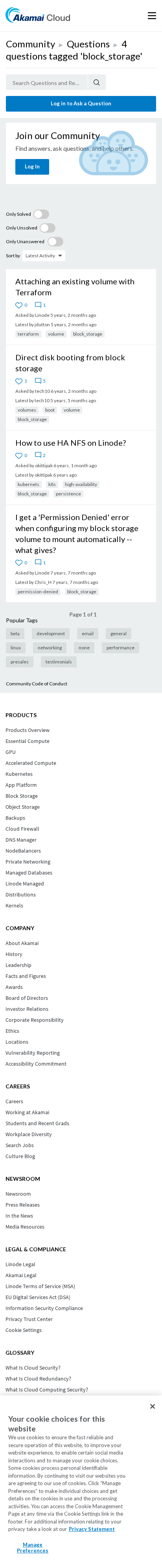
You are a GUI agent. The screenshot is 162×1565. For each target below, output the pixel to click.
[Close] (152, 1406)
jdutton (42, 324)
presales (20, 662)
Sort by (13, 255)
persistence (68, 494)
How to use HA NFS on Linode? (70, 442)
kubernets (28, 484)
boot (50, 410)
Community (30, 43)
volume (56, 334)
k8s (52, 484)
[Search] (97, 82)
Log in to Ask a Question (81, 103)
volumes (27, 410)
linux (16, 648)
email (88, 633)
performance (120, 648)
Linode (42, 315)
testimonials (59, 662)
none (84, 648)
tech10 (42, 391)
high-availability (81, 484)
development (51, 633)
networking (50, 648)
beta (15, 633)
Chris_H (43, 582)
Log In (32, 166)
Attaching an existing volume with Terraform (74, 286)
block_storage (87, 334)
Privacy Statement (92, 1529)
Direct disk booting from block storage (70, 362)
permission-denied (38, 592)
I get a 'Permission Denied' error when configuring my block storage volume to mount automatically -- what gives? (76, 533)
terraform (28, 334)
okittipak (44, 465)
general (118, 633)
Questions (88, 43)
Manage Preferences (32, 1548)
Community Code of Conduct (36, 684)
